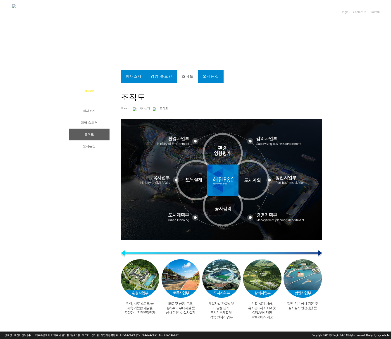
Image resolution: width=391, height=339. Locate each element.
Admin (375, 12)
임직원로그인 (253, 12)
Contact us (359, 12)
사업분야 (174, 12)
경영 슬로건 (161, 76)
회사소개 (135, 12)
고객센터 (212, 12)
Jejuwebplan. (384, 335)
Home (125, 108)
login (345, 12)
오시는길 (211, 76)
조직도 (187, 76)
